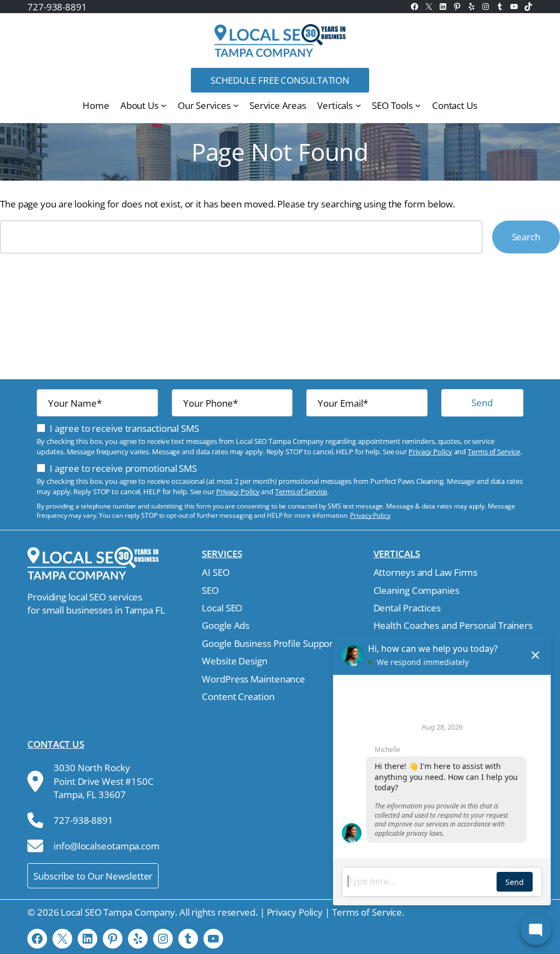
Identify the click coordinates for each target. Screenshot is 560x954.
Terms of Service (494, 451)
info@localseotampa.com (107, 845)
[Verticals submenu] (358, 105)
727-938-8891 (57, 6)
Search (526, 236)
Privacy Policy (430, 451)
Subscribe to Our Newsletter (93, 875)
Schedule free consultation (280, 79)
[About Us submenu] (163, 105)
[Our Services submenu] (235, 105)
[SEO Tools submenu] (418, 105)
